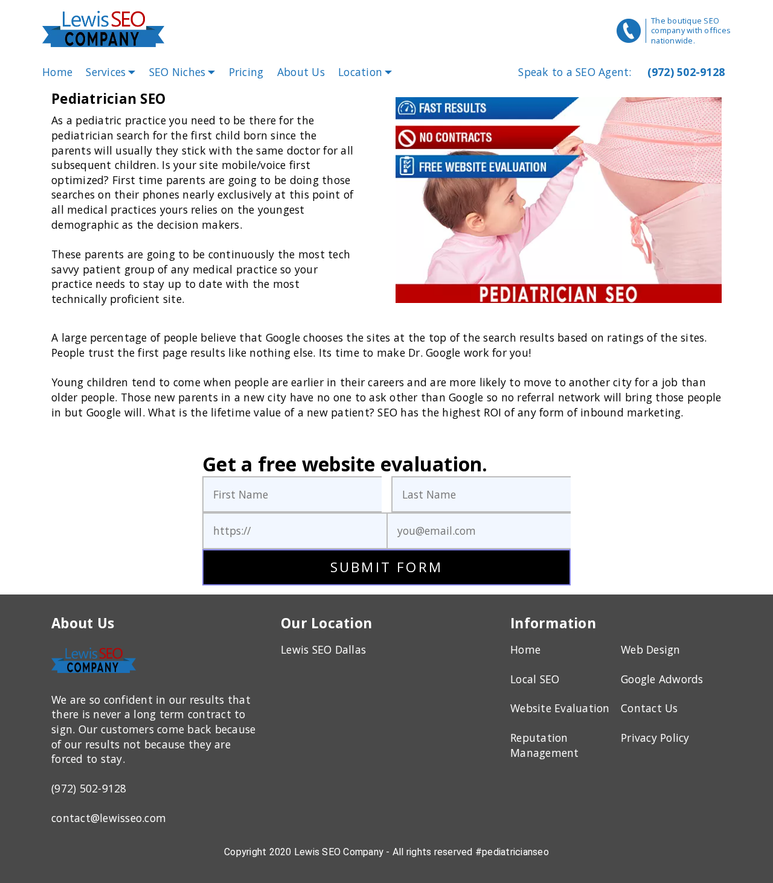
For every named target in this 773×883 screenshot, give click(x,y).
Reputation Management (544, 745)
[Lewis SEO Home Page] (93, 675)
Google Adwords (662, 679)
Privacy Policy (655, 737)
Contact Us (649, 708)
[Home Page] (105, 31)
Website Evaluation (560, 708)
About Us (301, 72)
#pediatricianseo (512, 852)
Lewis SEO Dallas (323, 649)
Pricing (246, 72)
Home (57, 72)
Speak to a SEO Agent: (574, 72)
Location (360, 72)
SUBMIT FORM (386, 567)
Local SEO (534, 679)
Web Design (651, 649)
